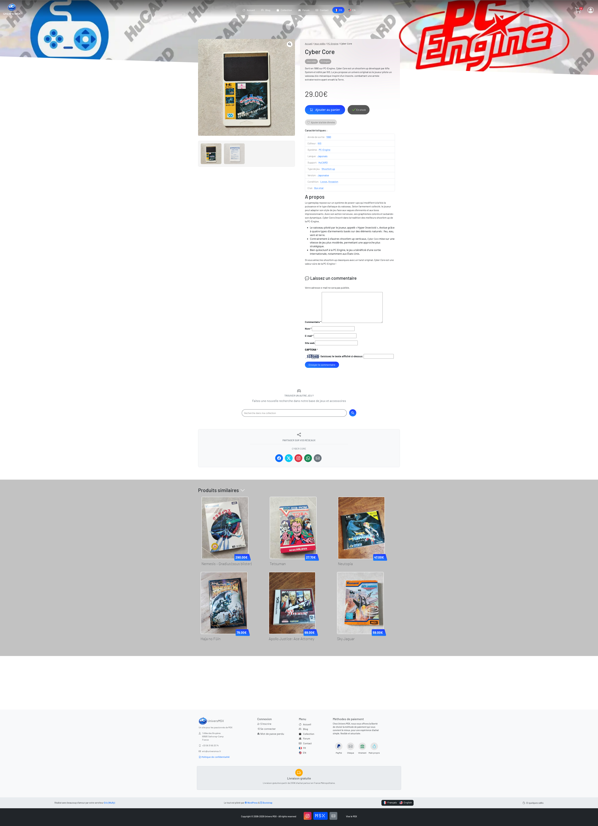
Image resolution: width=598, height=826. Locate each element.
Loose (323, 181)
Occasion (333, 181)
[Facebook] (279, 458)
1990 (328, 136)
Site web (310, 342)
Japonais (322, 156)
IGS (319, 143)
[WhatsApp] (308, 458)
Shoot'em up (328, 168)
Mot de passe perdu (272, 734)
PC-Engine (332, 43)
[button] (578, 10)
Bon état (319, 187)
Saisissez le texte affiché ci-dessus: (341, 356)
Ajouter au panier (327, 110)
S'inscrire (265, 724)
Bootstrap (267, 802)
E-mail (309, 335)
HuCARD (323, 162)
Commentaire (313, 321)
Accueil (308, 43)
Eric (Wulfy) (109, 802)
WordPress (252, 802)
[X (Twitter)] (289, 458)
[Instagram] (298, 458)
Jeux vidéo (319, 43)
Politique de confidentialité (215, 756)
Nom (308, 328)
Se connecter (268, 729)
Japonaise (323, 175)
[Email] (318, 458)
